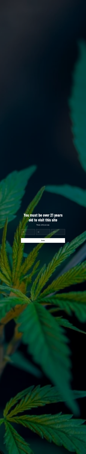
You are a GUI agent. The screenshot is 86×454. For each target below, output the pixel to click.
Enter (43, 240)
